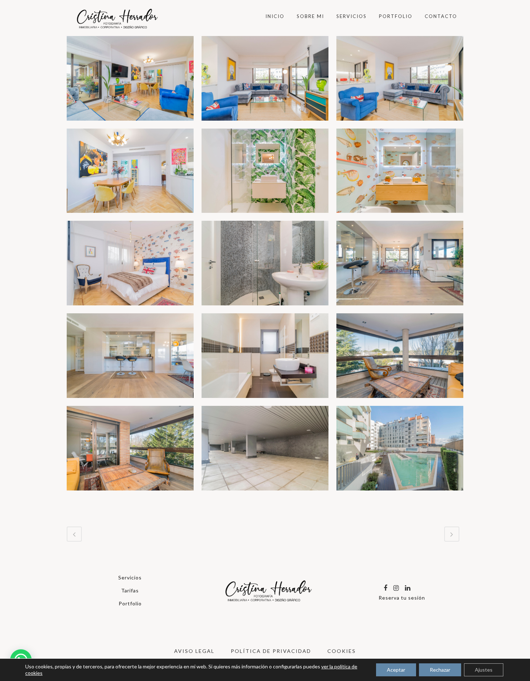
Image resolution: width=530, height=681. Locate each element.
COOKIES (341, 651)
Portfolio (130, 603)
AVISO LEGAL (194, 651)
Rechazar (440, 670)
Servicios (130, 577)
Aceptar (396, 670)
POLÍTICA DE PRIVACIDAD (271, 651)
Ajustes (484, 670)
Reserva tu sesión (402, 598)
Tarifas (130, 590)
